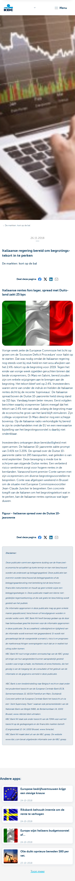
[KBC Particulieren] (8, 7)
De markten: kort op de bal (17, 225)
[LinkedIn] (51, 279)
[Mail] (56, 279)
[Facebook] (40, 279)
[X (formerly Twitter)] (45, 279)
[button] (60, 8)
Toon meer (38, 871)
